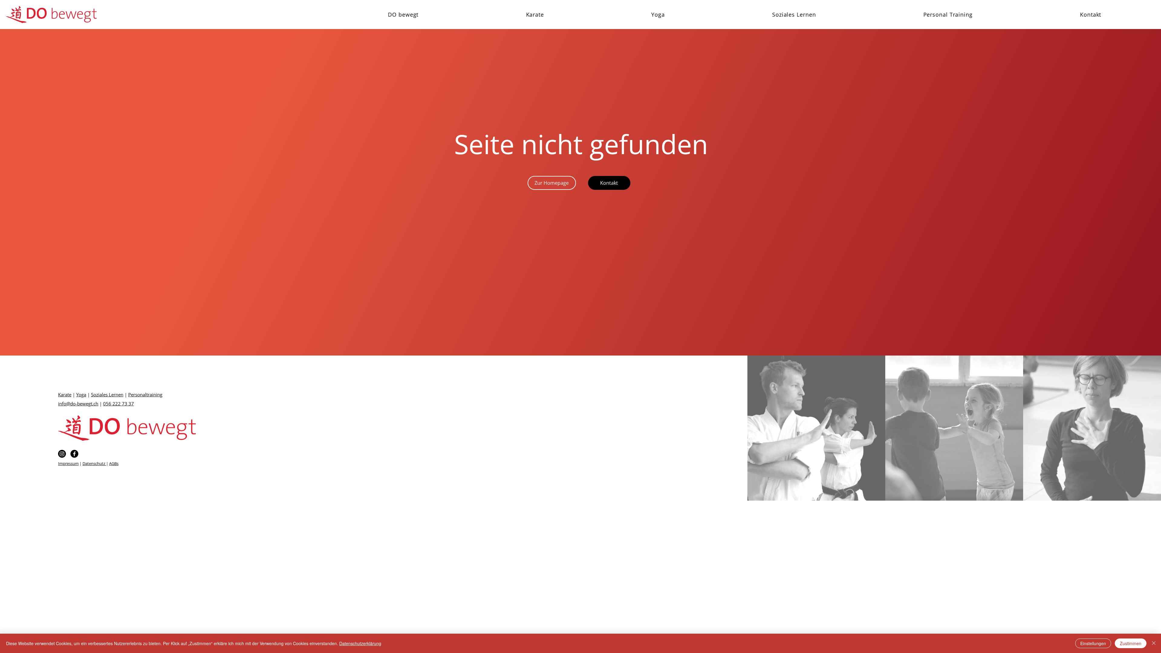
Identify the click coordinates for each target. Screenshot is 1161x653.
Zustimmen (1130, 643)
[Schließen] (1153, 643)
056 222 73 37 (118, 404)
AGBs (114, 463)
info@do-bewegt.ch (78, 404)
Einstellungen (1093, 643)
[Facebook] (74, 454)
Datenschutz (94, 463)
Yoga (81, 394)
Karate (64, 394)
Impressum (68, 463)
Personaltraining (145, 394)
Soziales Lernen (107, 394)
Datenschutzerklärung (360, 643)
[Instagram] (62, 454)
